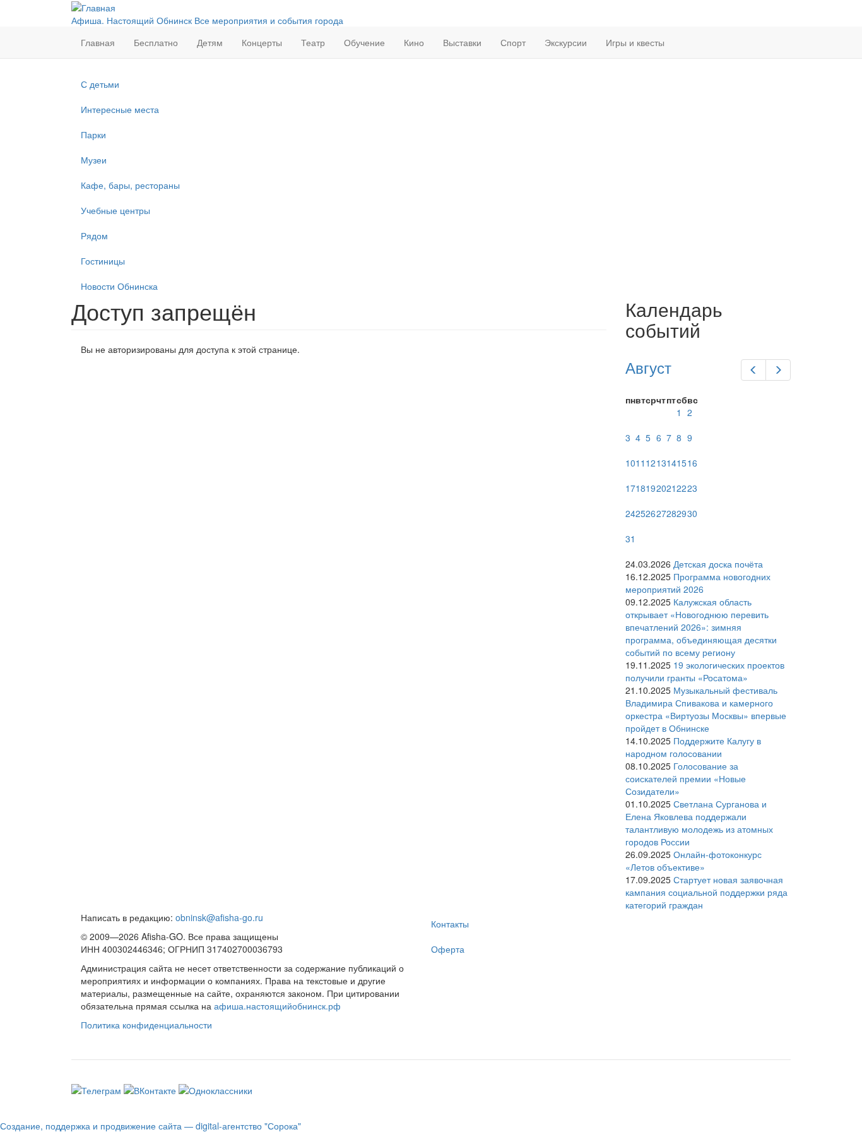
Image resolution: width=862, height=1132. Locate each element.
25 (640, 513)
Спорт (513, 42)
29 (681, 513)
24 (630, 513)
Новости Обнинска (119, 286)
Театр (313, 42)
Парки (93, 134)
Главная (98, 42)
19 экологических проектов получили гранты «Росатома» (704, 671)
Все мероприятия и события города (268, 20)
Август (648, 367)
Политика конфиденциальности (146, 1024)
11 (640, 462)
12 (651, 462)
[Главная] (93, 6)
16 (692, 462)
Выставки (462, 42)
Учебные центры (115, 210)
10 (630, 462)
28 (671, 513)
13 (661, 462)
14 (671, 462)
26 (651, 513)
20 (661, 488)
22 (681, 488)
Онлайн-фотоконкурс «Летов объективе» (693, 860)
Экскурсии (566, 42)
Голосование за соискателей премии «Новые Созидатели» (685, 778)
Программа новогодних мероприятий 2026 (697, 582)
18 (640, 488)
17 (630, 488)
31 (630, 538)
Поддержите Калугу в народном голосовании (693, 747)
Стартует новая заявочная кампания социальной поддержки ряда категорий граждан (706, 892)
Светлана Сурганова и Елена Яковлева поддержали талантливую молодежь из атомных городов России (699, 822)
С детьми (100, 84)
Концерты (262, 42)
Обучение (364, 42)
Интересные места (120, 109)
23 (692, 488)
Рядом (94, 235)
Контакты (450, 923)
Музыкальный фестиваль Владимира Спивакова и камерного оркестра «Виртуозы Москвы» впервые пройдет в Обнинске (705, 709)
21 (671, 488)
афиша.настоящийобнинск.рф (277, 1005)
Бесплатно (156, 42)
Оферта (447, 949)
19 (651, 488)
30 (692, 513)
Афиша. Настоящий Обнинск (131, 20)
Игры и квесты (635, 42)
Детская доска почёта (718, 563)
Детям (210, 42)
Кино (414, 42)
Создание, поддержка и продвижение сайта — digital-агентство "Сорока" (150, 1125)
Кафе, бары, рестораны (130, 185)
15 (681, 462)
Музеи (94, 159)
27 (661, 513)
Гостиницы (103, 260)
